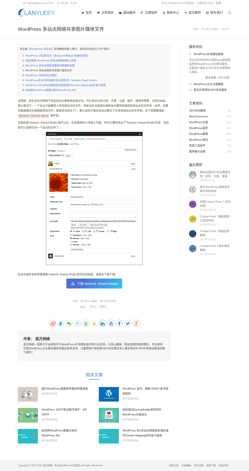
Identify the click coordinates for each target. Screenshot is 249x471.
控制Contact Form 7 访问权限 (215, 203)
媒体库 (103, 307)
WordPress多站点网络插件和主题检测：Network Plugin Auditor (61, 80)
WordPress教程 (210, 29)
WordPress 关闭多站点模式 (41, 75)
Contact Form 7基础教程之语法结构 (214, 218)
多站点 (93, 307)
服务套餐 (210, 77)
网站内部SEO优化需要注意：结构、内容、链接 (215, 174)
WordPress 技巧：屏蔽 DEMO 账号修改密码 (145, 391)
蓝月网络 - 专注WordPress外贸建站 (61, 465)
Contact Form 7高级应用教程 (214, 233)
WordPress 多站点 (40, 48)
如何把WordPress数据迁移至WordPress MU (50, 90)
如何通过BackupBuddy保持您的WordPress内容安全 (141, 412)
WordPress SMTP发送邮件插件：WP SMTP (64, 412)
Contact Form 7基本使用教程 (214, 247)
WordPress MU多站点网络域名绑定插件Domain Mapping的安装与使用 (65, 85)
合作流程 (223, 77)
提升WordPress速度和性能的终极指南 (65, 388)
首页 (195, 29)
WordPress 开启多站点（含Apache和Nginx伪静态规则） (57, 55)
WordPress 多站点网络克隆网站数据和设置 (50, 65)
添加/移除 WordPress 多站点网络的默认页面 (50, 60)
